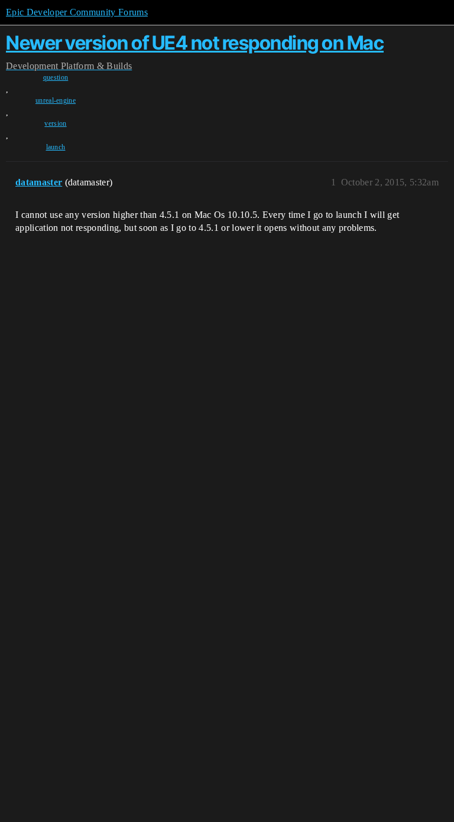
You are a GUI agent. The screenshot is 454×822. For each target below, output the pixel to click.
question (56, 77)
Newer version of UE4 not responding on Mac (195, 42)
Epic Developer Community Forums (77, 12)
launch (56, 147)
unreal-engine (55, 100)
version (55, 123)
